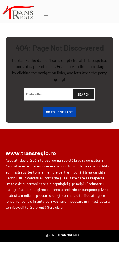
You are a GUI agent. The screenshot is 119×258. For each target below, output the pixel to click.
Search (83, 94)
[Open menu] (46, 14)
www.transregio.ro (31, 152)
